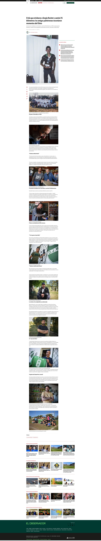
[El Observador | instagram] (70, 523)
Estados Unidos (41, 0)
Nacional (44, 528)
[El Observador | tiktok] (74, 523)
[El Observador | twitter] (67, 523)
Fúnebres (44, 529)
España (36, 0)
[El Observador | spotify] (70, 525)
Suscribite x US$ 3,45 (70, 2)
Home (27, 528)
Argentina (32, 0)
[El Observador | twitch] (74, 525)
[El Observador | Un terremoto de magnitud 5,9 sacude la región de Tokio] (56, 499)
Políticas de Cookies (29, 539)
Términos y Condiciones (43, 539)
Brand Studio (65, 528)
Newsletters (69, 529)
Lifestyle (37, 529)
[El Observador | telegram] (72, 525)
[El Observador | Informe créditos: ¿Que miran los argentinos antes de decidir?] (69, 484)
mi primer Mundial (29, 437)
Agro (62, 528)
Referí (40, 528)
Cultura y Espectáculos (30, 529)
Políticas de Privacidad (36, 539)
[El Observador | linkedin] (68, 525)
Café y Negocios (49, 528)
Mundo (70, 528)
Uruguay (28, 0)
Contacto (49, 539)
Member (30, 528)
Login (64, 2)
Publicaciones (64, 529)
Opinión (40, 529)
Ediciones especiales (57, 529)
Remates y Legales (50, 529)
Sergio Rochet (35, 437)
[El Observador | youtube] (72, 523)
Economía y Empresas (56, 528)
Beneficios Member (35, 528)
